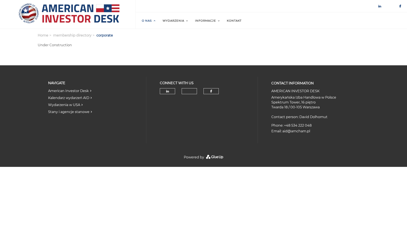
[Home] (67, 14)
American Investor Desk (68, 91)
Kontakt (234, 20)
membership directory (72, 35)
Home (43, 35)
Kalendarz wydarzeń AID (68, 98)
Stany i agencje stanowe (68, 112)
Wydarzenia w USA (64, 105)
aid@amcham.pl (296, 131)
